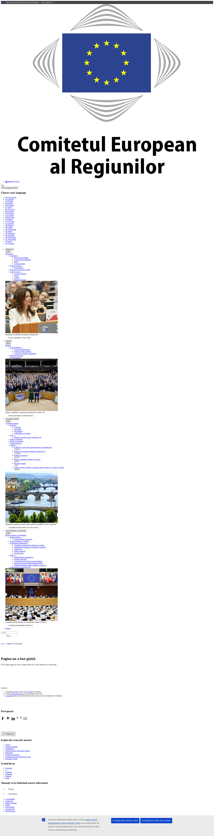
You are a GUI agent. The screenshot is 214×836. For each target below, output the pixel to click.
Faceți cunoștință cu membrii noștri (20, 416)
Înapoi (8, 251)
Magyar (9, 225)
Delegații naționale (16, 356)
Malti (8, 227)
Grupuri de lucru (16, 443)
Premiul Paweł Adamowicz (23, 557)
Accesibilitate (10, 799)
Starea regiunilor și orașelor (19, 541)
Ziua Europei (19, 553)
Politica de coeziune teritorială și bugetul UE (29, 451)
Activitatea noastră (12, 419)
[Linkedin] (13, 720)
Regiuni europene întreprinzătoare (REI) (28, 563)
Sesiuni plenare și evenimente (16, 531)
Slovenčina (10, 237)
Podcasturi (9, 753)
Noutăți (8, 629)
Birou (16, 262)
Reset (8, 636)
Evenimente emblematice (18, 543)
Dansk (9, 203)
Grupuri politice (15, 358)
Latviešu (9, 221)
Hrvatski (9, 217)
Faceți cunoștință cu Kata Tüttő (19, 338)
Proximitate (18, 431)
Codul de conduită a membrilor (25, 354)
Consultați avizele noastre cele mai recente (23, 527)
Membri (8, 341)
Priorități (13, 425)
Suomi (8, 241)
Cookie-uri (9, 801)
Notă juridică (9, 807)
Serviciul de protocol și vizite (20, 270)
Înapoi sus (9, 734)
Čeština (9, 201)
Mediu (7, 805)
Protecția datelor (11, 803)
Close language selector (9, 188)
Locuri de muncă (20, 274)
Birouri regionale (20, 280)
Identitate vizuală (11, 759)
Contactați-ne (12, 794)
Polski (8, 231)
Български (10, 197)
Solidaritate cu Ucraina (22, 433)
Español (9, 199)
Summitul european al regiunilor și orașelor (29, 545)
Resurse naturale (20, 463)
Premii (12, 555)
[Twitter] (17, 718)
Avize (12, 435)
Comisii (12, 445)
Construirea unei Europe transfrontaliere (28, 561)
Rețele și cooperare (16, 441)
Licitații (17, 278)
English (9, 211)
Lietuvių (9, 223)
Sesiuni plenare (15, 537)
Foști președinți (19, 264)
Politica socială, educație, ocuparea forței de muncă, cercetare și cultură (39, 467)
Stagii (16, 276)
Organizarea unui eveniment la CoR (18, 757)
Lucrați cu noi (15, 272)
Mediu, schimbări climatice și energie (27, 459)
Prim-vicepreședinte (21, 258)
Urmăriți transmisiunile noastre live (20, 625)
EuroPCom (18, 549)
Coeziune (17, 427)
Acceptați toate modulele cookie (125, 821)
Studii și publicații (16, 439)
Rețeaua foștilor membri (22, 352)
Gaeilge (9, 215)
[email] (25, 720)
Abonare (11, 789)
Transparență (18, 268)
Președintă (13, 256)
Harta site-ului (10, 811)
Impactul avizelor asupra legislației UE (27, 437)
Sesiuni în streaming (12, 755)
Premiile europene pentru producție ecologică (30, 565)
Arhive (7, 745)
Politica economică (21, 455)
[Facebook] (2, 720)
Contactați (9, 696)
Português (10, 233)
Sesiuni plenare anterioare (23, 539)
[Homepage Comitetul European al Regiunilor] (107, 178)
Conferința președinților (22, 260)
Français (9, 213)
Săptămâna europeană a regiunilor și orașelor (30, 547)
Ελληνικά (10, 209)
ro (2, 185)
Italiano (9, 219)
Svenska (9, 243)
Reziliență (17, 429)
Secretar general (15, 266)
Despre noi (9, 249)
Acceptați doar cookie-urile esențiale (156, 821)
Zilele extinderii (19, 551)
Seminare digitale (11, 747)
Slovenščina (10, 239)
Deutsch (9, 205)
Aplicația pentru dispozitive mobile (17, 751)
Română (9, 235)
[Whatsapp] (21, 718)
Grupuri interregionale (22, 350)
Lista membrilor (15, 348)
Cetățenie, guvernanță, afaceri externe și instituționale (33, 447)
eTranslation (9, 749)
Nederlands (10, 229)
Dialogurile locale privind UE (20, 567)
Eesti (8, 207)
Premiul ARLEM (20, 559)
